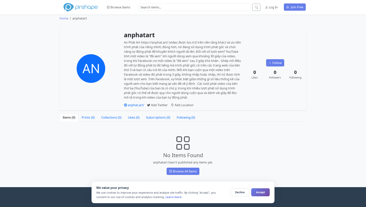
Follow (277, 63)
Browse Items (120, 7)
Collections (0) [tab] (111, 117)
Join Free (296, 7)
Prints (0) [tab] (88, 117)
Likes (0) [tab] (134, 117)
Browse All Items (184, 171)
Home (63, 18)
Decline (240, 192)
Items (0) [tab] (69, 117)
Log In (273, 7)
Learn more (173, 197)
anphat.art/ (135, 105)
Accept (260, 192)
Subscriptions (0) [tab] (158, 117)
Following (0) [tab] (186, 117)
